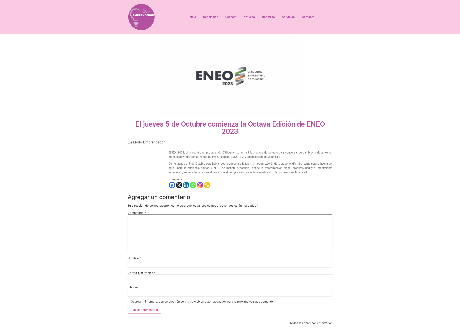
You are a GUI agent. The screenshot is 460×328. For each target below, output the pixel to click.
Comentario (137, 212)
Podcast (230, 17)
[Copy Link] (207, 185)
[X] (179, 185)
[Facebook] (172, 185)
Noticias (249, 17)
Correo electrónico (142, 272)
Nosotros (268, 17)
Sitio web (134, 287)
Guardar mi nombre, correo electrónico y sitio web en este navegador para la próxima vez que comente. (202, 301)
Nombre (134, 258)
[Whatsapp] (193, 185)
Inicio (192, 17)
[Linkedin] (186, 185)
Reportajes (210, 17)
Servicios (288, 17)
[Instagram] (200, 185)
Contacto (308, 17)
